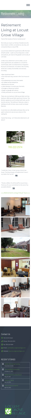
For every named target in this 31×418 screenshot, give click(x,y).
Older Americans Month (11, 385)
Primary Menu (28, 5)
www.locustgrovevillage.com (17, 351)
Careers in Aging (9, 380)
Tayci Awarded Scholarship (12, 369)
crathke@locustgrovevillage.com (16, 348)
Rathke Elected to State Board (13, 375)
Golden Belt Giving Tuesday (12, 364)
